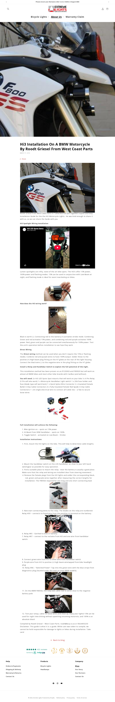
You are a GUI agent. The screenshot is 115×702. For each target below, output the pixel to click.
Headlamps (45, 669)
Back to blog (59, 640)
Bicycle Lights (46, 666)
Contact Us (10, 676)
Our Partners (80, 673)
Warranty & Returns (13, 673)
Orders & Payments (13, 666)
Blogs (77, 666)
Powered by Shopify (48, 698)
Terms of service (82, 698)
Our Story (79, 669)
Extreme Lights (37, 698)
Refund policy (61, 698)
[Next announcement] (109, 2)
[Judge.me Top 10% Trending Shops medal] (85, 651)
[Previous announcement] (6, 2)
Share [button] (24, 159)
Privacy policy (71, 698)
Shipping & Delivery (13, 669)
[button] (8, 9)
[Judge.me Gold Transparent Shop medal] (54, 651)
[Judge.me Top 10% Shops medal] (77, 651)
